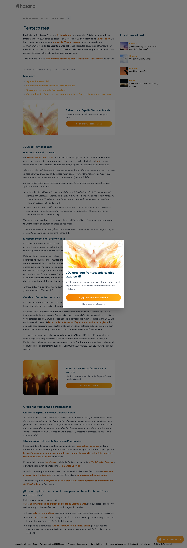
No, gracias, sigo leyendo (93, 304)
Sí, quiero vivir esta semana (93, 297)
